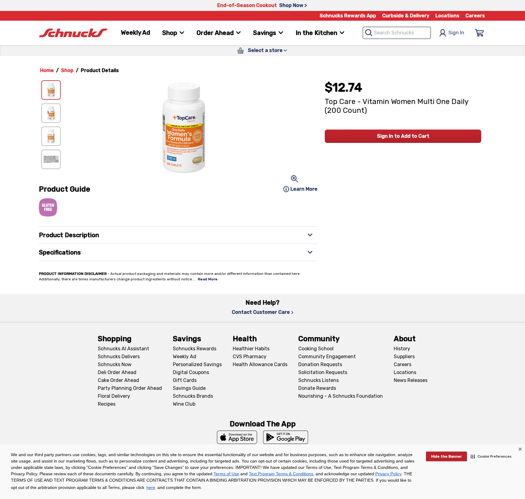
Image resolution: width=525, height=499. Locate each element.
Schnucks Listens (318, 380)
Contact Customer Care (261, 312)
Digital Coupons (191, 372)
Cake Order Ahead (118, 380)
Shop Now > (293, 5)
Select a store (265, 50)
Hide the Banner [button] (446, 456)
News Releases (410, 380)
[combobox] (397, 33)
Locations (447, 16)
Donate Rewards (317, 388)
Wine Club (184, 404)
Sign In (456, 33)
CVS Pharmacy (249, 356)
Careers (475, 16)
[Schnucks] (74, 33)
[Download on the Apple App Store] (237, 437)
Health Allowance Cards (260, 364)
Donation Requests (320, 364)
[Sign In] (479, 33)
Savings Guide (189, 388)
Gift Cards (185, 380)
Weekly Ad (135, 32)
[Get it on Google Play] (285, 437)
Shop (67, 70)
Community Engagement (327, 356)
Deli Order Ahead (117, 372)
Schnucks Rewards (194, 349)
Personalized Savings (197, 364)
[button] (491, 456)
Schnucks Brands (193, 396)
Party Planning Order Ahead (130, 388)
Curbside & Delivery (405, 16)
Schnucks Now (115, 364)
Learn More (303, 189)
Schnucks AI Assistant (123, 349)
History (402, 349)
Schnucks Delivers (119, 356)
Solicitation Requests (322, 372)
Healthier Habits (251, 349)
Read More (208, 279)
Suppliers (404, 356)
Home (47, 70)
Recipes (106, 404)
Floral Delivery (114, 396)
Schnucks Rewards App (348, 16)
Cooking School (316, 349)
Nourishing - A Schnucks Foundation (340, 396)
